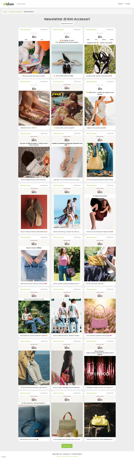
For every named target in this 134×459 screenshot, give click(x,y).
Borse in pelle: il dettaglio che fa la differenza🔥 (67, 387)
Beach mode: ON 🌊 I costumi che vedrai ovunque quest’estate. (67, 232)
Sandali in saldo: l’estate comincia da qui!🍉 (99, 76)
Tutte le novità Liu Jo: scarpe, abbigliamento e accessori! (100, 439)
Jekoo (5, 11)
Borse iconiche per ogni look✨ (95, 284)
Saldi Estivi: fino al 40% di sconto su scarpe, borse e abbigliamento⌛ (67, 180)
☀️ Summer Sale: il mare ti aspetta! (63, 128)
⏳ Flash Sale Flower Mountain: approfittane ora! (34, 387)
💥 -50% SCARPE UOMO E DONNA (63, 76)
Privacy (4, 457)
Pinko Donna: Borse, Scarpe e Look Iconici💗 (33, 284)
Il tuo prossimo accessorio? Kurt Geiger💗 (99, 336)
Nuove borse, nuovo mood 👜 (29, 439)
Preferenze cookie (72, 456)
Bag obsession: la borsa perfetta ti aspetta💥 (34, 336)
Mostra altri (67, 446)
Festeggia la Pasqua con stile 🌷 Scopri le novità (100, 387)
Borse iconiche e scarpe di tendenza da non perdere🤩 (67, 284)
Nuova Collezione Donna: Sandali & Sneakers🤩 (67, 336)
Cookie (64, 456)
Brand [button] (120, 4)
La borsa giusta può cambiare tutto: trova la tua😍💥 (67, 439)
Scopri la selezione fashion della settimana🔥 (34, 232)
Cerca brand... (20, 7)
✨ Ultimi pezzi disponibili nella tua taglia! (32, 76)
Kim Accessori (25, 29)
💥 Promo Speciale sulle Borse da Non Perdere (100, 180)
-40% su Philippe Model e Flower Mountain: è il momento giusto (34, 180)
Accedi (128, 4)
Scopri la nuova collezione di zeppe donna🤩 (99, 232)
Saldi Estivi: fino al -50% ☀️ (28, 128)
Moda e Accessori (16, 11)
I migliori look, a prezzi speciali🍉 (96, 128)
